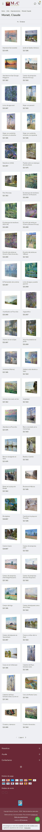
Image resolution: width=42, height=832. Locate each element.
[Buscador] (35, 4)
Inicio (3, 11)
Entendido (27, 828)
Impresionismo (15, 11)
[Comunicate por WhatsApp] (37, 819)
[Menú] (3, 4)
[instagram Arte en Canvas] (21, 767)
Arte (7, 11)
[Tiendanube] (21, 820)
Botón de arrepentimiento (21, 817)
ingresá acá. (34, 815)
